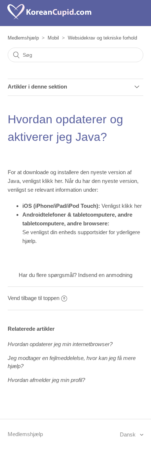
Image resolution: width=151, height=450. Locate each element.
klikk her (52, 181)
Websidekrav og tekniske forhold (102, 38)
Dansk (128, 434)
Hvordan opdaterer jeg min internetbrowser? (60, 344)
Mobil (53, 38)
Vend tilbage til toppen (33, 298)
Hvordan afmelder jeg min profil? (46, 380)
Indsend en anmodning (105, 275)
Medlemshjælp (23, 38)
